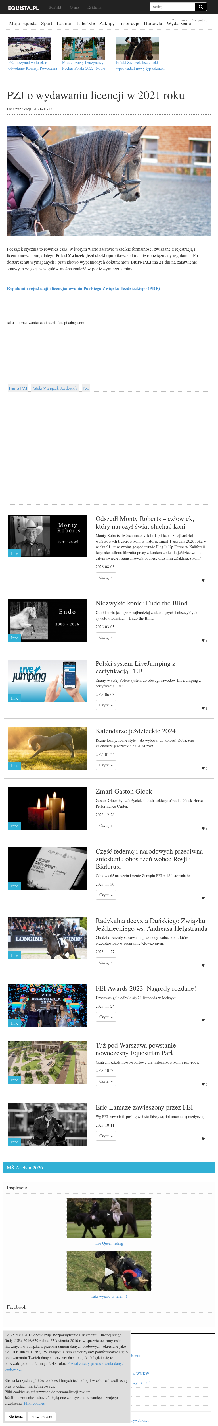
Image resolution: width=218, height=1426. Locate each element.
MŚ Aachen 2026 (25, 1167)
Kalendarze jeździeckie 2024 (136, 730)
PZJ (86, 388)
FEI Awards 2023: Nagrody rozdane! (146, 988)
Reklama (94, 7)
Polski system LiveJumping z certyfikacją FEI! (135, 667)
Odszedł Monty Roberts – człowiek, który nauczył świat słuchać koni (145, 522)
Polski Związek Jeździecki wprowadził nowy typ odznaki (140, 65)
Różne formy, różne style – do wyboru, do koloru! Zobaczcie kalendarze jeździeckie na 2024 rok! (145, 743)
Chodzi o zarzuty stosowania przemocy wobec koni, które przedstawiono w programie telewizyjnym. (142, 940)
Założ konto (180, 20)
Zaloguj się (199, 20)
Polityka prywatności (132, 1420)
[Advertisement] (109, 441)
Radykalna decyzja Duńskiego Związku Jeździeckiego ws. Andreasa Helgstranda (151, 924)
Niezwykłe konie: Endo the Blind (142, 602)
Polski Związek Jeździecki (55, 388)
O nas (74, 7)
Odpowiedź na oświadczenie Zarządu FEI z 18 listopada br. (143, 875)
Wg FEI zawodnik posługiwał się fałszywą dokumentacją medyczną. (150, 1116)
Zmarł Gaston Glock (124, 791)
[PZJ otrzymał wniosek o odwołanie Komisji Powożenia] (29, 48)
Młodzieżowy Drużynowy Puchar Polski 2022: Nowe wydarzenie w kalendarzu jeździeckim (83, 71)
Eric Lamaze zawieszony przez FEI (144, 1107)
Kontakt (55, 7)
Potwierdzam (41, 1416)
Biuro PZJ (18, 388)
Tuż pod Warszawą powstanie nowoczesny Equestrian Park (136, 1048)
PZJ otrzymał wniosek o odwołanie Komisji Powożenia (32, 65)
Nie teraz (15, 1416)
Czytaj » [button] (106, 577)
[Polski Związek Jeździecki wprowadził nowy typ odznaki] (137, 48)
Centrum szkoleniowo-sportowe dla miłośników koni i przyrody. (147, 1062)
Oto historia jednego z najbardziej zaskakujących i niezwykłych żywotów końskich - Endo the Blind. (146, 615)
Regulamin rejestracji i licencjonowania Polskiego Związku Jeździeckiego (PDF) (83, 288)
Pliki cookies (34, 1403)
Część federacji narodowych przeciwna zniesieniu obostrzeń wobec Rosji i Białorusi (149, 858)
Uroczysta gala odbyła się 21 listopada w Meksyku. (137, 997)
